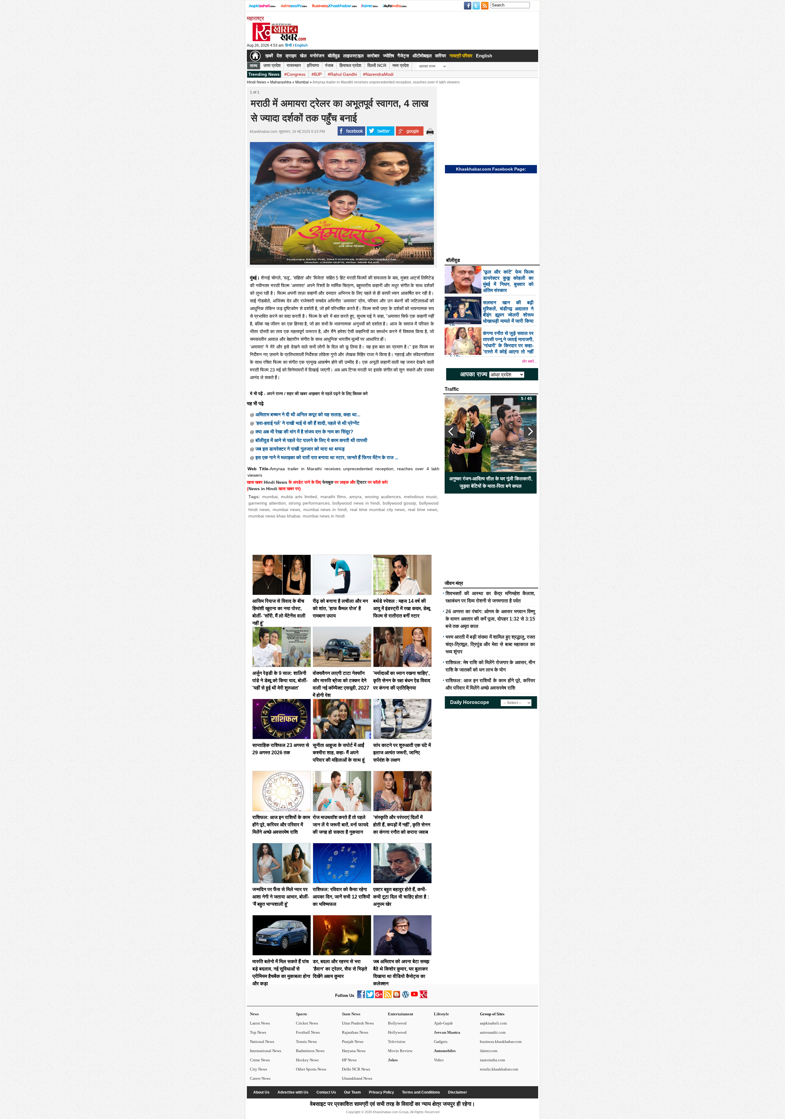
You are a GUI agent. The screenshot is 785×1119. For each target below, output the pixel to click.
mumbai (270, 496)
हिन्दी (288, 45)
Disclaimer (457, 1092)
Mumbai (302, 82)
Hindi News (256, 82)
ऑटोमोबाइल (422, 55)
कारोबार (373, 55)
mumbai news (286, 509)
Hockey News (307, 1060)
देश (279, 55)
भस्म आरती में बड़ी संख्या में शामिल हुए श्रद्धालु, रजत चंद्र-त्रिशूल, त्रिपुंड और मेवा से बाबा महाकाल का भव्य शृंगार (490, 644)
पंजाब (329, 65)
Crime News (260, 1060)
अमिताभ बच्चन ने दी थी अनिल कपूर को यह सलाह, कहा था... (307, 414)
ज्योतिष (388, 55)
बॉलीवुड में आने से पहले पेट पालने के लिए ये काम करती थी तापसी (311, 440)
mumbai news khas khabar (274, 515)
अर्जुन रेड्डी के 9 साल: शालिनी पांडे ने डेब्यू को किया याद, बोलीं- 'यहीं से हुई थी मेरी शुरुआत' (280, 680)
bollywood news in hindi (356, 503)
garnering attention (267, 503)
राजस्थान (294, 65)
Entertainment (400, 1014)
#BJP (317, 74)
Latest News (260, 1023)
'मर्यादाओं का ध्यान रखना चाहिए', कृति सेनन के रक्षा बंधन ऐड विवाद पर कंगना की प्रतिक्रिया (401, 680)
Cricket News (307, 1023)
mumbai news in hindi (325, 509)
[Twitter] (370, 996)
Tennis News (306, 1041)
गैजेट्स (403, 55)
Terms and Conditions (421, 1092)
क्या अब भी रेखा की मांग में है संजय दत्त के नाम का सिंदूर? (304, 431)
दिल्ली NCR (376, 65)
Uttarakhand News (357, 1078)
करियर (440, 55)
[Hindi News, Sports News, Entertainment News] (255, 56)
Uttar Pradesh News (358, 1023)
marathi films (333, 496)
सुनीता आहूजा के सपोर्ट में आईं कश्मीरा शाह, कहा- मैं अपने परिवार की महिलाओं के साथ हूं (339, 753)
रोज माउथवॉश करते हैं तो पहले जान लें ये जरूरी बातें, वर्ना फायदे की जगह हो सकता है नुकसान (340, 825)
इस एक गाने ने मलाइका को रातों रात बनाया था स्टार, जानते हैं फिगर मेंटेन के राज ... (326, 457)
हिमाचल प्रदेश (350, 65)
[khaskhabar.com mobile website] (423, 996)
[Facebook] (361, 996)
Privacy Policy (381, 1092)
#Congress (294, 74)
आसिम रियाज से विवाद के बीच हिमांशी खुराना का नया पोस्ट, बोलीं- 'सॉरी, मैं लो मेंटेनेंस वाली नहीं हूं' (490, 482)
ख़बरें (269, 55)
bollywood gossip (399, 503)
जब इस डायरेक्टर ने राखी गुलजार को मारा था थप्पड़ (300, 449)
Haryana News (354, 1050)
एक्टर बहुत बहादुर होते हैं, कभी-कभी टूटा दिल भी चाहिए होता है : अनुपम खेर (401, 897)
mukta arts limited (299, 496)
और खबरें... (529, 361)
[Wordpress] (405, 996)
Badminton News (310, 1050)
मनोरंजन (317, 55)
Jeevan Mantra (447, 1032)
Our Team (352, 1092)
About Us (261, 1092)
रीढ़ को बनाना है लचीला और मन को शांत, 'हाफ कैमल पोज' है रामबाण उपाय (340, 608)
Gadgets (440, 1041)
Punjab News (352, 1041)
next (530, 431)
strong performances (309, 503)
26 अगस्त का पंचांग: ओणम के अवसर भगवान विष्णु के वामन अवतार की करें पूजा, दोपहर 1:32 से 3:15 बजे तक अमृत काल (490, 619)
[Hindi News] (279, 40)
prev (451, 431)
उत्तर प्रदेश (272, 65)
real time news (422, 509)
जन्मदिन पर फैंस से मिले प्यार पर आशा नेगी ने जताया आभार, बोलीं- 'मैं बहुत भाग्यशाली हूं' (280, 897)
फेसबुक (327, 482)
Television (396, 1041)
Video (439, 1060)
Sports (301, 1014)
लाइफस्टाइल (353, 55)
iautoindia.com (492, 1060)
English (301, 45)
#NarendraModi (378, 74)
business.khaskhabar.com (501, 1041)
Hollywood (397, 1032)
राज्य (253, 65)
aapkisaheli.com (493, 1023)
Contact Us (326, 1092)
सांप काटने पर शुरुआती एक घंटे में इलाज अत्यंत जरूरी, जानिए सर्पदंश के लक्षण (402, 753)
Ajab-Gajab (443, 1023)
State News (351, 1014)
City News (258, 1069)
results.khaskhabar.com (499, 1069)
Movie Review (400, 1050)
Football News (308, 1032)
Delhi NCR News (356, 1069)
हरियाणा (313, 65)
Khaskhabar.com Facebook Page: (491, 169)
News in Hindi (262, 488)
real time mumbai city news (377, 509)
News (254, 1014)
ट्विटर (361, 482)
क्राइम (291, 55)
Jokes (393, 1060)
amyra (355, 496)
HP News (349, 1060)
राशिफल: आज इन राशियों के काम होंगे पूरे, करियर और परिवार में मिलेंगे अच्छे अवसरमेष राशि (281, 825)
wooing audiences (383, 496)
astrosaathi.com (493, 1032)
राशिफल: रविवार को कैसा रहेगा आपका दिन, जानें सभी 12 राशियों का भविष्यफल (341, 897)
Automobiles (445, 1050)
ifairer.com (488, 1050)
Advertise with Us (293, 1092)
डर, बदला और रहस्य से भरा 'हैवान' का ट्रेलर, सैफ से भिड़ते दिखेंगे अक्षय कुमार (340, 969)
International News (265, 1050)
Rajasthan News (355, 1032)
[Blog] (396, 996)
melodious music (420, 496)
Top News (258, 1032)
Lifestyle (441, 1014)
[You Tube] (414, 996)
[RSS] (388, 996)
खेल (303, 55)
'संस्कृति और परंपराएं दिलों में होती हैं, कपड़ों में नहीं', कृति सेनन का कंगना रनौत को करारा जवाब (401, 825)
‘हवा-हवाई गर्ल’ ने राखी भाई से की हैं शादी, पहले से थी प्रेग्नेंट (307, 423)
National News (262, 1041)
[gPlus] (379, 996)
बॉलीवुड (334, 55)
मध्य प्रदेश (400, 65)
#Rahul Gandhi (342, 74)
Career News (260, 1078)
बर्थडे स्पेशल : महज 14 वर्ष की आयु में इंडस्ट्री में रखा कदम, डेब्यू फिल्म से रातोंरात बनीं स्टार (401, 608)
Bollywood (397, 1023)
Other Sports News (311, 1069)
